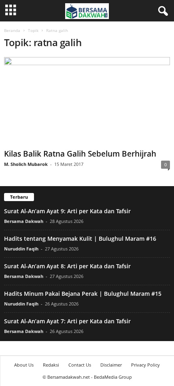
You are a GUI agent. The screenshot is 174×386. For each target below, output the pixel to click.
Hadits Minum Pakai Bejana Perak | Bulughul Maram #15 (82, 293)
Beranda (12, 30)
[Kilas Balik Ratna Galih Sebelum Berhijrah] (87, 101)
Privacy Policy (145, 365)
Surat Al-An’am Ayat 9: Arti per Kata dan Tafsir (67, 211)
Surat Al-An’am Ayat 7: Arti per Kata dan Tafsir (67, 321)
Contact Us (79, 365)
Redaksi (51, 365)
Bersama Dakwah (23, 221)
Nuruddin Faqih (21, 249)
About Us (24, 365)
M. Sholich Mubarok (26, 164)
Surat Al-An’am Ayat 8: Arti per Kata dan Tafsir (67, 266)
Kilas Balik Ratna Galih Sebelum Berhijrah (80, 153)
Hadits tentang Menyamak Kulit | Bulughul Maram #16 (80, 238)
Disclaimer (111, 365)
